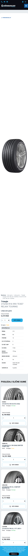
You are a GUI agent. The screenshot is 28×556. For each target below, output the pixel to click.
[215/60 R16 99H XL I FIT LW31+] (14, 518)
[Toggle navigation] (26, 6)
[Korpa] (25, 2)
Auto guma (10, 295)
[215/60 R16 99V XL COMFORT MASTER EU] (14, 476)
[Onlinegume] (10, 6)
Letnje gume (17, 295)
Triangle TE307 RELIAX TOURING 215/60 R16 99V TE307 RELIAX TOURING (14, 297)
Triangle (23, 295)
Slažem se (14, 554)
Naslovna (3, 295)
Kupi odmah (17, 320)
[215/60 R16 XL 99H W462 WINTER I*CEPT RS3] (14, 435)
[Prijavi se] (23, 2)
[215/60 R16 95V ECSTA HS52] (14, 393)
